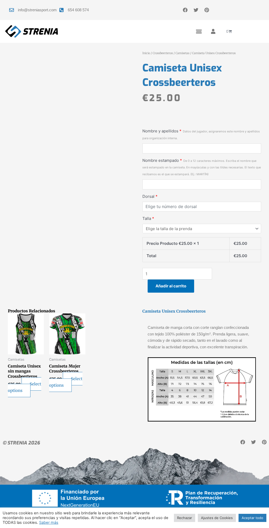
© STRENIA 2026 (21, 443)
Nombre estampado (201, 167)
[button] (198, 31)
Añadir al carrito (171, 285)
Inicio (146, 53)
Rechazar (184, 518)
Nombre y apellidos (201, 134)
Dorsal (150, 196)
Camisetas (182, 53)
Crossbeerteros (163, 53)
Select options (24, 387)
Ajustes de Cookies (217, 518)
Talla (148, 218)
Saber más (48, 522)
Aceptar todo (252, 518)
